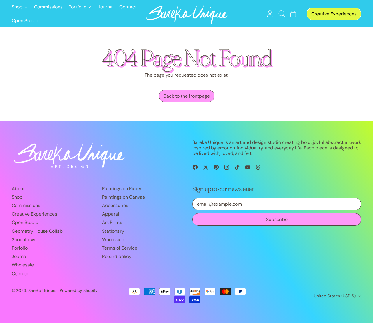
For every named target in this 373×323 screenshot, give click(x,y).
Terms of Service (119, 248)
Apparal (110, 214)
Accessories (115, 205)
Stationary (113, 231)
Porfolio (20, 248)
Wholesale (23, 265)
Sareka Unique (41, 290)
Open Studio (25, 20)
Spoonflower (25, 239)
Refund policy (116, 256)
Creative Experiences (34, 214)
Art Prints (112, 222)
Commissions (48, 7)
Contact (128, 7)
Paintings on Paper (122, 189)
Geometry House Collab (37, 231)
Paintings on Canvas (123, 197)
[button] (281, 14)
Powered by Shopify (79, 290)
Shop (17, 197)
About (18, 189)
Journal (106, 7)
